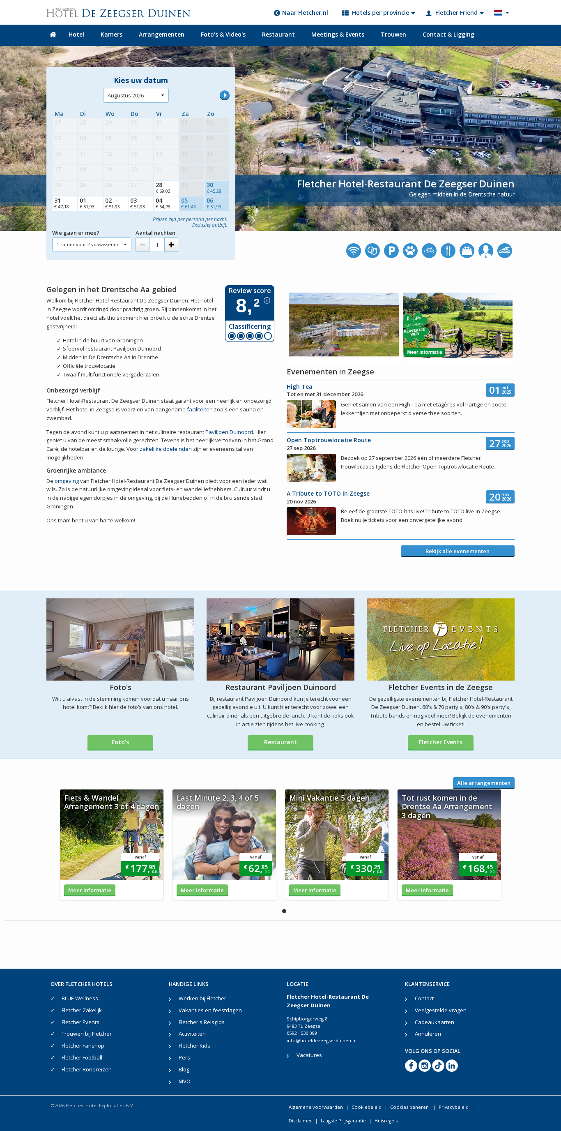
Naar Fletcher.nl (305, 12)
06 (214, 203)
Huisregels (386, 1120)
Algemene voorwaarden (316, 1107)
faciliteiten (200, 409)
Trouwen (393, 34)
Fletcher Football (82, 1057)
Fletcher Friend (456, 12)
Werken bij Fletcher (202, 998)
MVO (185, 1081)
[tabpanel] (111, 845)
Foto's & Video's (223, 34)
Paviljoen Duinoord (229, 432)
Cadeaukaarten (434, 1022)
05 (188, 203)
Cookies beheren (410, 1107)
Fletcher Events (440, 742)
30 (214, 187)
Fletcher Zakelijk (82, 1010)
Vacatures (309, 1055)
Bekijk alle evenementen (457, 551)
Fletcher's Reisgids (202, 1022)
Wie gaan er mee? (75, 232)
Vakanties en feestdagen (210, 1010)
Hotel (76, 34)
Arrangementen (161, 34)
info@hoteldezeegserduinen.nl (321, 1040)
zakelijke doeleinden (166, 448)
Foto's (120, 742)
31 (61, 203)
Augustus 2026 (126, 95)
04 (163, 203)
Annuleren (428, 1033)
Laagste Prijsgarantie (343, 1120)
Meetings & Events (337, 34)
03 (137, 203)
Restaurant (278, 34)
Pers (184, 1057)
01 (87, 203)
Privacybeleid (454, 1107)
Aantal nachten (155, 232)
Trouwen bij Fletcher (87, 1033)
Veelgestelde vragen (441, 1010)
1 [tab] (284, 911)
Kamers (111, 34)
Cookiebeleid (367, 1107)
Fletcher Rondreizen (87, 1069)
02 (112, 203)
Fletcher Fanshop (83, 1045)
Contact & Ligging (448, 34)
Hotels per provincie (380, 12)
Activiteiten (192, 1033)
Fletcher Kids (194, 1045)
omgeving (67, 481)
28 (163, 187)
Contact (424, 998)
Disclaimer (300, 1120)
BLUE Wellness (80, 998)
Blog (184, 1069)
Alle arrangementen (483, 783)
